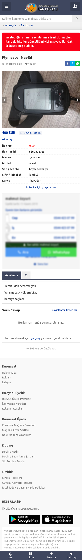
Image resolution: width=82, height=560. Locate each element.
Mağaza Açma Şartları (15, 429)
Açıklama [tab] (11, 275)
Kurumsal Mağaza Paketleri (19, 425)
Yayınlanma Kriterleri (64, 310)
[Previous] (4, 100)
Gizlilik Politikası (12, 477)
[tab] (26, 275)
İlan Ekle (51, 557)
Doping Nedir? (11, 451)
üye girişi (35, 338)
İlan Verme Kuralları (14, 403)
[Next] (77, 100)
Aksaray (7, 139)
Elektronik (27, 25)
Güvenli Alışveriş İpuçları (17, 482)
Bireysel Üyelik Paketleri (16, 398)
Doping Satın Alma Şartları (18, 456)
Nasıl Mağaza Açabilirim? (17, 434)
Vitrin (31, 557)
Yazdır (32, 63)
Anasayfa (10, 25)
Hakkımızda (9, 372)
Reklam (6, 377)
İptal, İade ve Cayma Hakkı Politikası (24, 487)
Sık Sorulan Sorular (14, 461)
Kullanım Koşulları (13, 408)
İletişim (6, 382)
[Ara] (77, 18)
